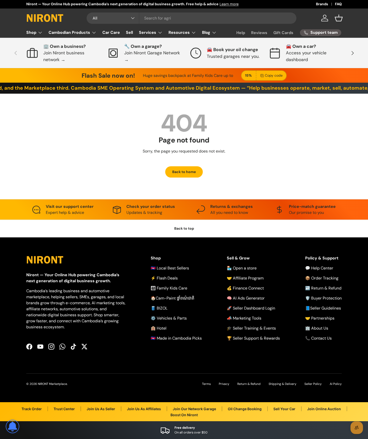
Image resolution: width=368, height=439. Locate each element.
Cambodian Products (69, 32)
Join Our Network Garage (194, 409)
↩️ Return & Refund (323, 288)
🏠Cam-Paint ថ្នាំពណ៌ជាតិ (172, 298)
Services (147, 32)
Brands (322, 4)
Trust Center (64, 409)
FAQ (338, 4)
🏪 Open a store (242, 268)
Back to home (184, 172)
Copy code (274, 75)
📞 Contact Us (318, 338)
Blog (206, 32)
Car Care (111, 32)
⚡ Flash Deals (164, 278)
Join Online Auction (324, 409)
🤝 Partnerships (319, 318)
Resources (179, 32)
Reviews (259, 32)
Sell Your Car (284, 409)
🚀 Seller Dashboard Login (251, 308)
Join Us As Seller (101, 409)
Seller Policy (313, 384)
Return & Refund (249, 384)
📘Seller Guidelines (323, 308)
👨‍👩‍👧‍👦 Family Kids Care (169, 288)
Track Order (32, 409)
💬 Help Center (319, 268)
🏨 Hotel (158, 328)
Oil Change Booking (245, 409)
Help (240, 32)
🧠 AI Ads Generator (246, 298)
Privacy (224, 384)
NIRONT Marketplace (52, 384)
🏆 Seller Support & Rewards (253, 338)
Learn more (229, 4)
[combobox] (191, 18)
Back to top (184, 228)
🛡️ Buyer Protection (323, 298)
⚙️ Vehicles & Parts (169, 318)
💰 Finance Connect (245, 288)
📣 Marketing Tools (244, 318)
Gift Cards (283, 32)
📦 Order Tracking (321, 278)
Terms (206, 384)
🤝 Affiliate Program (245, 278)
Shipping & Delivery (282, 384)
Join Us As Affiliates (144, 409)
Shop (31, 32)
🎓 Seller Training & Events (251, 328)
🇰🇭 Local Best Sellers (170, 268)
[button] (338, 18)
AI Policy (336, 384)
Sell (129, 32)
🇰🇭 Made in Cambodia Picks (176, 338)
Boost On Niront (184, 415)
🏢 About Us (316, 328)
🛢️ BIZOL (159, 308)
